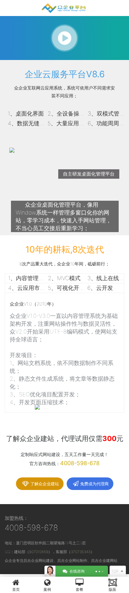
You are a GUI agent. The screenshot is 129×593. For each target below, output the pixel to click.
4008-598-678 (31, 527)
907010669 (38, 551)
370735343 (80, 551)
